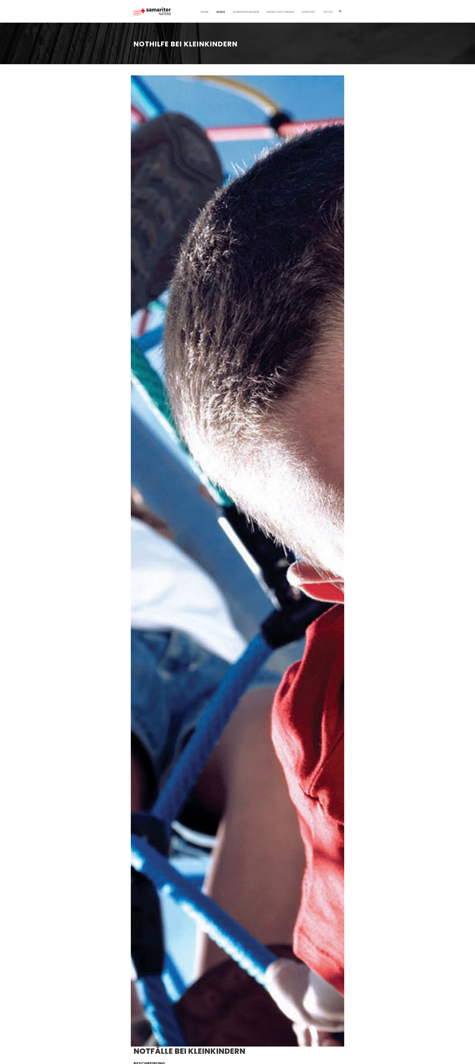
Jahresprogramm (246, 12)
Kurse (221, 12)
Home (205, 12)
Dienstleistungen (280, 12)
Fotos (328, 12)
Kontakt (309, 12)
